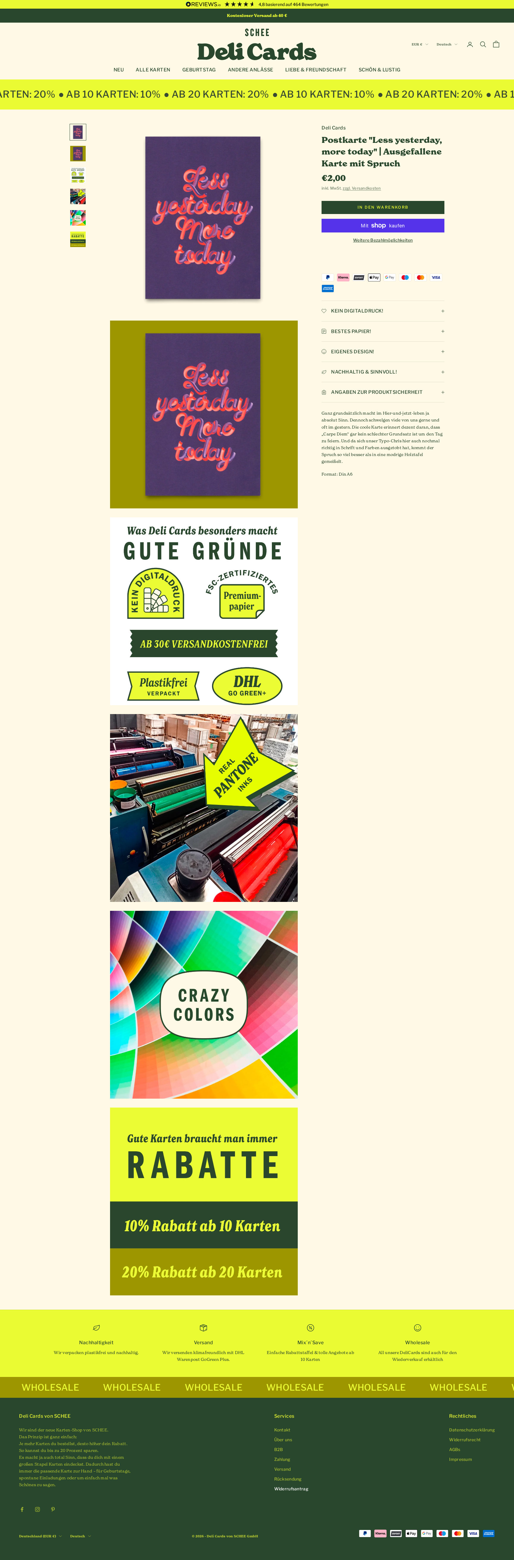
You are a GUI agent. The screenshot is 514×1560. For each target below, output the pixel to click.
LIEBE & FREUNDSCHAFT (316, 70)
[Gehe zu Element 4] (78, 196)
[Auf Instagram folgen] (37, 1509)
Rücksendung (288, 1478)
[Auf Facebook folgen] (22, 1509)
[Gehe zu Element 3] (78, 175)
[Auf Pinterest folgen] (53, 1509)
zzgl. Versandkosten (362, 188)
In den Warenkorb (383, 207)
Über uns (283, 1439)
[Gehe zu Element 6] (78, 239)
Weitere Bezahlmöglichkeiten (383, 240)
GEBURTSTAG (199, 70)
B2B (278, 1449)
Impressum (460, 1459)
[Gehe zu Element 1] (78, 132)
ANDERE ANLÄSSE (250, 70)
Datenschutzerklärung (472, 1429)
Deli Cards (334, 128)
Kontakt (282, 1429)
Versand (282, 1469)
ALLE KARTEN (153, 70)
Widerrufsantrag (291, 1488)
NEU (119, 70)
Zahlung (282, 1459)
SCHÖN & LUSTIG (380, 70)
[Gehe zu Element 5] (78, 218)
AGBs (454, 1449)
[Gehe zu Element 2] (78, 153)
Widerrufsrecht (465, 1439)
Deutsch (444, 44)
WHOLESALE (50, 1387)
